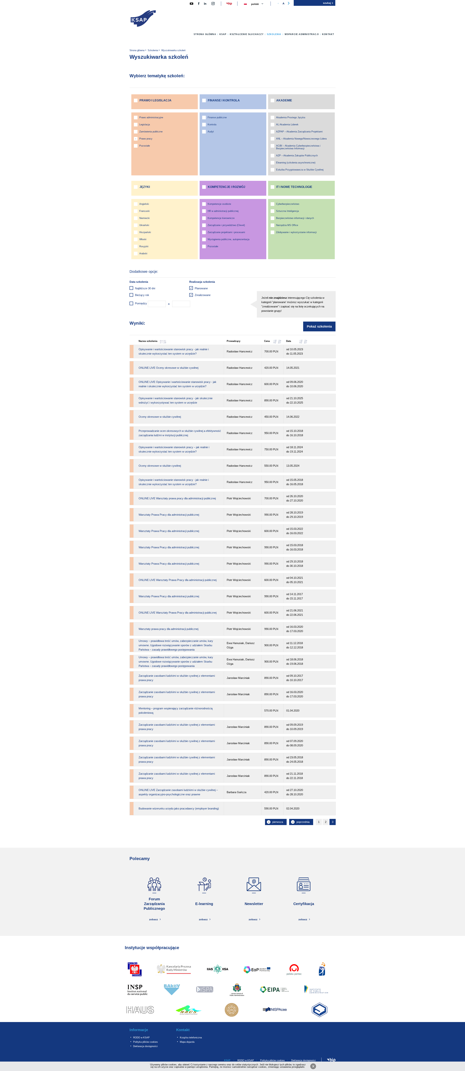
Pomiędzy (141, 303)
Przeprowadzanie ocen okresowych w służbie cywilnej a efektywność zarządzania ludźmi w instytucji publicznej (180, 433)
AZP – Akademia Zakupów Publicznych (297, 155)
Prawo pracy (145, 138)
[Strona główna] (143, 19)
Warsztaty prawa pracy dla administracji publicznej (168, 628)
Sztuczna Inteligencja (287, 211)
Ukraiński (144, 225)
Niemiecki (144, 218)
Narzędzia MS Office (287, 225)
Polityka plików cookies (145, 1042)
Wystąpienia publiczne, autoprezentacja (228, 239)
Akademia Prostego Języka (290, 117)
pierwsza (279, 822)
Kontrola (212, 124)
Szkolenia (274, 34)
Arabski (143, 253)
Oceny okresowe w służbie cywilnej (160, 416)
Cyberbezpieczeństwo (287, 204)
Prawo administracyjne (151, 117)
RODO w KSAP (141, 1037)
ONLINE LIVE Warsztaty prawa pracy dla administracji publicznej (177, 498)
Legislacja (144, 124)
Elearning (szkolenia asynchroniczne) (295, 162)
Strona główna (205, 34)
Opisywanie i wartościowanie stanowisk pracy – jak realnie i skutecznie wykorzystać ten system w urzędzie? (174, 449)
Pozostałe (144, 145)
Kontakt (328, 34)
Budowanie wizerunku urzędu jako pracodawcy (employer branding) (179, 808)
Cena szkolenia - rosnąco (275, 341)
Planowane (201, 288)
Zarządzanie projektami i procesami (226, 232)
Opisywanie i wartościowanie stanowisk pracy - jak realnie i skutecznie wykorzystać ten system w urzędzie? (174, 351)
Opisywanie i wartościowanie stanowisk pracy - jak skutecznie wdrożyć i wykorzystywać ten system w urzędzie (176, 400)
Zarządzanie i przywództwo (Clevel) (226, 225)
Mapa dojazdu (187, 1042)
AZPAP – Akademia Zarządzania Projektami (299, 131)
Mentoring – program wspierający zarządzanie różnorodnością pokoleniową (176, 710)
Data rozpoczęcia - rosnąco (301, 341)
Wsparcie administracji (302, 34)
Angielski (144, 204)
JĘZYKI (145, 186)
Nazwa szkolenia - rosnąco (161, 341)
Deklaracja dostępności (145, 1046)
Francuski (144, 211)
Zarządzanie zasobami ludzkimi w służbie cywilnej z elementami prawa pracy (177, 678)
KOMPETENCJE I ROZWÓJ (226, 186)
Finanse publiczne (217, 117)
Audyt (211, 131)
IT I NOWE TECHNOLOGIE (294, 186)
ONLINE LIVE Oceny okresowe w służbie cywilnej (168, 367)
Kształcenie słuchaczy (247, 34)
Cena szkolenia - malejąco (279, 341)
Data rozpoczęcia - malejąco (305, 341)
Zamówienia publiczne (151, 131)
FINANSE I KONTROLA (224, 100)
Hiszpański (145, 232)
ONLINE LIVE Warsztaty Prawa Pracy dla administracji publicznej (178, 579)
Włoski (142, 239)
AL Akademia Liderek (287, 124)
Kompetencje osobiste (219, 204)
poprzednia (304, 822)
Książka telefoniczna (191, 1037)
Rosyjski (143, 246)
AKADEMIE (284, 100)
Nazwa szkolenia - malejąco (164, 341)
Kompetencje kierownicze (221, 218)
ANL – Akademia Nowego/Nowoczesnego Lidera (301, 138)
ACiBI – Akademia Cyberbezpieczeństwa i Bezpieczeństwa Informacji (298, 147)
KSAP (223, 34)
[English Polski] (259, 4)
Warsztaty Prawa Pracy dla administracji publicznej (169, 514)
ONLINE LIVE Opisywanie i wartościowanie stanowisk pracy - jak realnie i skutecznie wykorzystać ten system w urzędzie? (177, 384)
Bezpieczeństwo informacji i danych (295, 218)
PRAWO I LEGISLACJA (155, 100)
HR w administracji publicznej (223, 211)
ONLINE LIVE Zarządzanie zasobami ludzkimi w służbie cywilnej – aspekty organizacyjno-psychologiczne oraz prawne (178, 792)
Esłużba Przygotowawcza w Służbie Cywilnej (300, 169)
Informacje (139, 1030)
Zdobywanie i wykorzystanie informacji (296, 232)
